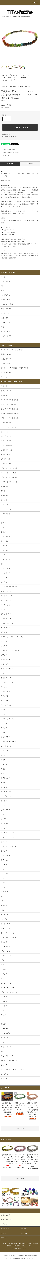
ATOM (27, 1248)
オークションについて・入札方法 (12, 350)
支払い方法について (12, 1243)
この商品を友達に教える (10, 149)
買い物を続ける (7, 156)
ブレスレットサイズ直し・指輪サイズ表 (14, 368)
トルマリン (25, 75)
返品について (6, 134)
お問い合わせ (4, 1237)
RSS (24, 1248)
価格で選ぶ (13, 77)
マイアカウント (5, 1228)
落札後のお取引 (6, 354)
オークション (14, 253)
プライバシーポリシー (27, 1245)
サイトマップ (5, 377)
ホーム (4, 75)
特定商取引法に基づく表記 (9, 136)
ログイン (3, 1233)
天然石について (6, 359)
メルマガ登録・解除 (16, 1248)
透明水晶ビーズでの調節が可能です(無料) (13, 241)
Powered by (9, 1259)
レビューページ (6, 372)
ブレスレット (14, 75)
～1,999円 (22, 77)
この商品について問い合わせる (11, 152)
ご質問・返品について (8, 363)
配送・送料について (24, 1243)
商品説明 (10, 163)
